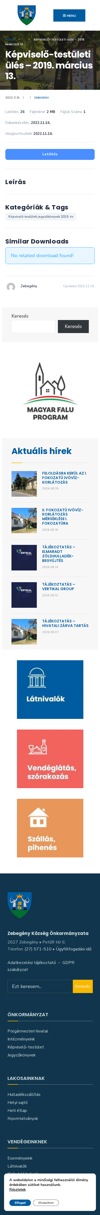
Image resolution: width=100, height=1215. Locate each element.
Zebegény (41, 97)
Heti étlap (17, 1110)
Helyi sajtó (17, 1102)
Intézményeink (21, 1039)
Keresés (20, 316)
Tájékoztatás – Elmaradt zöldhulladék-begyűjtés (58, 553)
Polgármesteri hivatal (27, 1031)
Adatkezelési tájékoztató (31, 963)
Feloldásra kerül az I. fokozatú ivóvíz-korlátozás (64, 478)
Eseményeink (20, 1158)
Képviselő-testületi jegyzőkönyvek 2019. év (41, 216)
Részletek (17, 1190)
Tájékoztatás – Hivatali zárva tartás (65, 623)
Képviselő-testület (25, 1047)
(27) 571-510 (38, 949)
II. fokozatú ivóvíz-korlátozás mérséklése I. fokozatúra (62, 516)
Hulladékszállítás (24, 1094)
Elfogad (20, 1203)
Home (9, 39)
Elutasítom (46, 1203)
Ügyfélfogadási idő (73, 949)
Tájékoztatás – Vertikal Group (58, 587)
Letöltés (50, 154)
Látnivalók (17, 1166)
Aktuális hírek (41, 451)
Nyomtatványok (22, 1118)
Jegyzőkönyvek (21, 1055)
